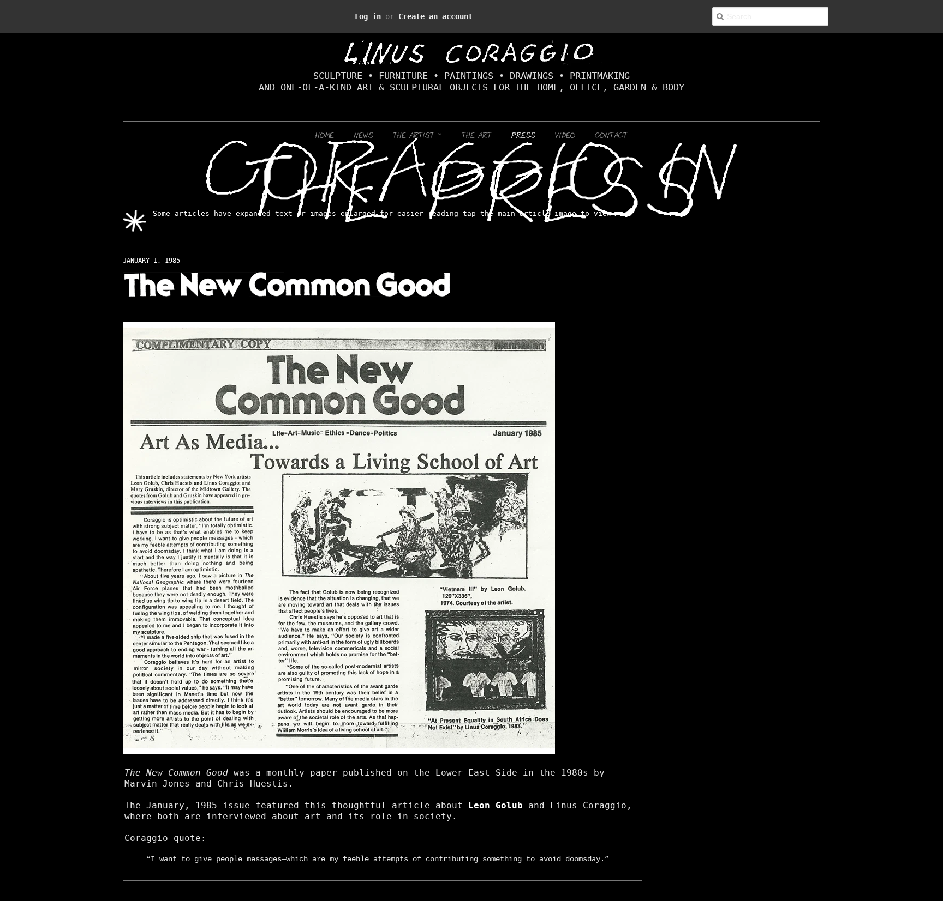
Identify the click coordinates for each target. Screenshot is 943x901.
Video (565, 134)
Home (324, 134)
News (363, 134)
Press (523, 134)
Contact (611, 134)
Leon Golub (362, 794)
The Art (477, 134)
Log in (380, 16)
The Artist (415, 134)
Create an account (429, 16)
